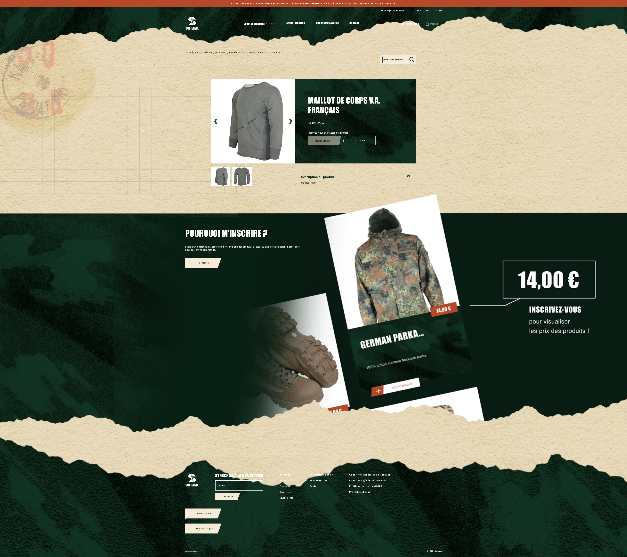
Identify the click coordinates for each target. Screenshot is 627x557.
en (440, 10)
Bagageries (285, 492)
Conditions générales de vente (367, 480)
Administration (295, 23)
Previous (215, 121)
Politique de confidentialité (365, 486)
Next (290, 121)
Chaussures (286, 486)
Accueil (189, 52)
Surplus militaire (254, 23)
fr (435, 10)
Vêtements (221, 52)
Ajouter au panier (323, 140)
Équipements (286, 497)
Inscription (360, 140)
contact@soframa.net (392, 10)
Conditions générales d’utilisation (370, 474)
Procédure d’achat (360, 491)
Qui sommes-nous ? (327, 23)
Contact (354, 23)
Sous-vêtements (238, 52)
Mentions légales (192, 551)
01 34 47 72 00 (422, 10)
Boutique (285, 474)
